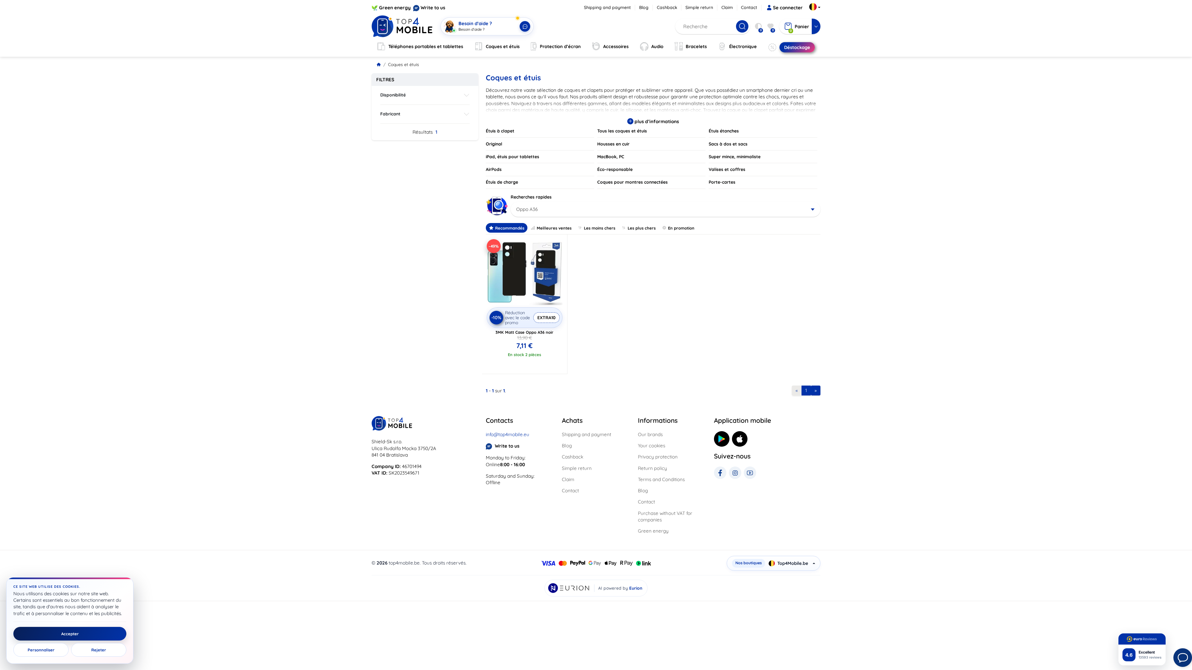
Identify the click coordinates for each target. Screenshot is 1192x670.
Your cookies (651, 446)
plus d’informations (656, 121)
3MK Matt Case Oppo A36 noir (524, 332)
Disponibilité (393, 95)
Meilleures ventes (554, 228)
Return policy (652, 468)
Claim (727, 7)
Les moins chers (599, 228)
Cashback (667, 7)
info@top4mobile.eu (507, 434)
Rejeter (98, 649)
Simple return (699, 7)
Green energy (395, 8)
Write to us (433, 8)
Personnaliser (41, 649)
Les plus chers (642, 228)
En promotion (681, 228)
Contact (749, 7)
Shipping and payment (607, 7)
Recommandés (509, 228)
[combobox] (666, 209)
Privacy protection (658, 457)
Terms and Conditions (661, 479)
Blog (643, 7)
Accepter (70, 633)
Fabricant (390, 114)
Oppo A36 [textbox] (527, 209)
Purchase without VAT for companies (665, 516)
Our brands (650, 434)
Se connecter (788, 8)
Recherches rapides (531, 197)
